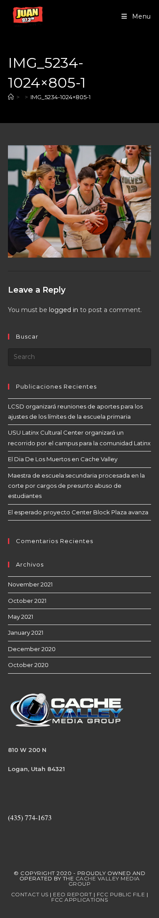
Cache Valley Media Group (104, 881)
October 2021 (27, 600)
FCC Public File (121, 894)
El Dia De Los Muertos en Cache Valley (62, 459)
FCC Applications (79, 899)
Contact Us (30, 894)
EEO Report (72, 894)
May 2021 (20, 616)
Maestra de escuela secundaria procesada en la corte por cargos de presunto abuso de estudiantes (76, 486)
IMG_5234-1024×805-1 (60, 96)
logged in (63, 310)
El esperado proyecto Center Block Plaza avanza (78, 512)
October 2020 (28, 664)
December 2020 (32, 648)
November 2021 (30, 584)
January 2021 (25, 632)
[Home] (11, 96)
